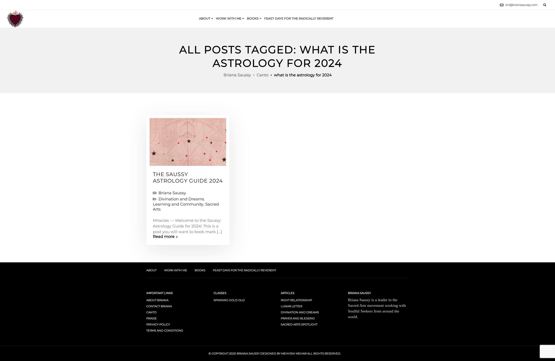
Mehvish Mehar (294, 353)
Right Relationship (296, 300)
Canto (151, 312)
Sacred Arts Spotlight (299, 324)
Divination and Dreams (181, 199)
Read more (164, 236)
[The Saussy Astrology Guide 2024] (187, 139)
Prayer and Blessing (298, 318)
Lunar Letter (291, 306)
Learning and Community (178, 204)
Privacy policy (158, 324)
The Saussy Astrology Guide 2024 (188, 177)
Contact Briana (159, 306)
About (204, 18)
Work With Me (228, 18)
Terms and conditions (164, 330)
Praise (151, 318)
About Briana (157, 300)
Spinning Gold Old (229, 300)
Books (253, 18)
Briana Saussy (172, 193)
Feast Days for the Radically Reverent (298, 18)
